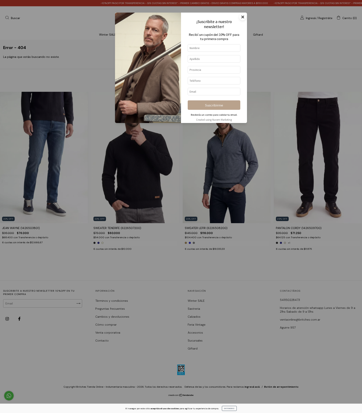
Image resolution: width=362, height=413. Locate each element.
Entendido (229, 408)
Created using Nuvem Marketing (214, 119)
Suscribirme (214, 105)
